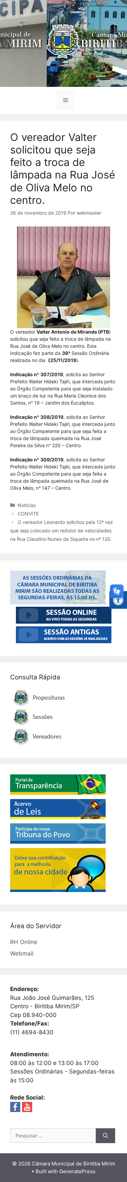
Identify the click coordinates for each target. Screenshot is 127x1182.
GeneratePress (77, 1171)
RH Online (23, 942)
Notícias (27, 505)
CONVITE (28, 513)
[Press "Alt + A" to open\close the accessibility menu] (118, 600)
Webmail (22, 953)
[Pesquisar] (105, 1135)
